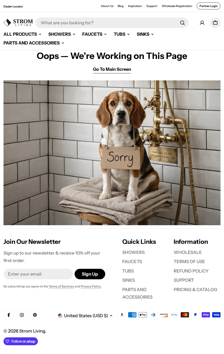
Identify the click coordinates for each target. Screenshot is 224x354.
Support (151, 6)
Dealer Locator (13, 6)
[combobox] (112, 23)
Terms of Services (61, 286)
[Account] (202, 22)
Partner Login (209, 6)
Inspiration (135, 6)
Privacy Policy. (91, 286)
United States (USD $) (86, 315)
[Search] (182, 22)
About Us (107, 6)
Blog (121, 6)
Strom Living (32, 331)
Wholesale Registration (177, 6)
